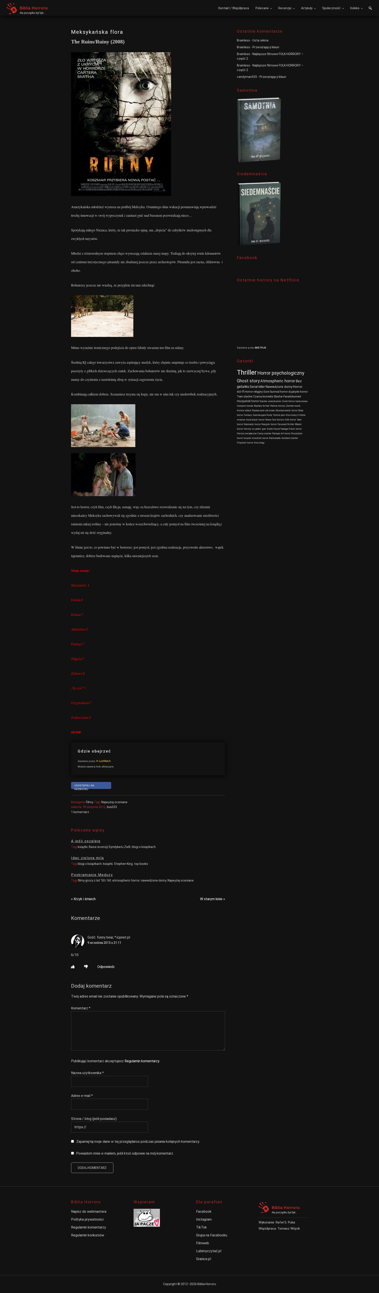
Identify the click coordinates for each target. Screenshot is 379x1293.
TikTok (201, 1227)
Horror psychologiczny (280, 373)
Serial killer (257, 387)
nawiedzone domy (153, 880)
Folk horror (290, 419)
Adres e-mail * (82, 1096)
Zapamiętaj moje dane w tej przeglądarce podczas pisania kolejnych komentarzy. (138, 1141)
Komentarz (80, 1008)
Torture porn (279, 415)
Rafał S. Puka (285, 1222)
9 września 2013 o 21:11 (104, 942)
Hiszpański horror (248, 401)
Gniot (285, 401)
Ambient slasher (289, 438)
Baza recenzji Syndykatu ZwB (110, 847)
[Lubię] (73, 967)
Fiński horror (295, 428)
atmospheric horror (125, 880)
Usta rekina (260, 40)
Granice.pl (203, 1259)
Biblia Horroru (34, 8)
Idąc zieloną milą (87, 858)
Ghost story (248, 380)
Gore (266, 391)
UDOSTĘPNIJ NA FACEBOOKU (84, 786)
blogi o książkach (144, 847)
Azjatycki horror (298, 391)
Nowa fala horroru (274, 419)
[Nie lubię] (86, 967)
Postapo (276, 433)
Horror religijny (254, 391)
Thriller (247, 372)
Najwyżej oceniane (114, 802)
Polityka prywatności (87, 1219)
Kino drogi (259, 442)
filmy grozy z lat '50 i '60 (94, 880)
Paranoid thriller (285, 424)
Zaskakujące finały (262, 415)
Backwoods (275, 438)
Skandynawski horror (287, 410)
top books (141, 864)
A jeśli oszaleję (86, 841)
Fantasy (248, 415)
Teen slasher (244, 396)
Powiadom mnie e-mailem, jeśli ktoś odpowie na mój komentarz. (125, 1153)
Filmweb (202, 1243)
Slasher (278, 396)
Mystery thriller (262, 405)
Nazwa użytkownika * (87, 1073)
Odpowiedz (106, 967)
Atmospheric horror (277, 381)
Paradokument (292, 396)
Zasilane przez (87, 761)
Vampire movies (245, 405)
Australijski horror (255, 419)
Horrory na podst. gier (255, 428)
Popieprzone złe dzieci (263, 410)
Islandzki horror (260, 438)
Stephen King (123, 864)
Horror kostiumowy (297, 401)
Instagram (204, 1219)
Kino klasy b (292, 415)
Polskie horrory (277, 405)
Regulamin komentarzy (142, 1061)
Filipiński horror (245, 442)
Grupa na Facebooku (211, 1235)
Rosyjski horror (269, 424)
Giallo (270, 428)
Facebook (203, 1211)
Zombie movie (293, 405)
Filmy (89, 802)
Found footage (281, 428)
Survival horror (279, 391)
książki (83, 847)
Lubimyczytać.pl (208, 1251)
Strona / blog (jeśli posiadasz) (94, 1119)
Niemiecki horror (252, 424)
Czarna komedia (263, 396)
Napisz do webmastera (88, 1211)
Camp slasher (264, 433)
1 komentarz (80, 812)
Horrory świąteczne (247, 433)
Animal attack (244, 410)
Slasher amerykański (270, 401)
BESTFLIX (260, 347)
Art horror (286, 433)
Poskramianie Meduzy (92, 875)
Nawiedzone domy (279, 387)
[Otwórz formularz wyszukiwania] (370, 9)
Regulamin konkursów (87, 1235)
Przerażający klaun (265, 47)
